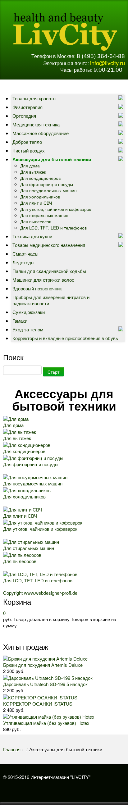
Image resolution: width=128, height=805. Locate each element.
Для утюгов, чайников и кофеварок (55, 209)
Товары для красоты (34, 98)
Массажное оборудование (40, 133)
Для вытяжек (33, 172)
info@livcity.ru (107, 63)
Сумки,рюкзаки (28, 312)
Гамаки (19, 320)
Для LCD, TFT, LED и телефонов (53, 228)
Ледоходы (23, 262)
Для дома (30, 165)
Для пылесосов (35, 221)
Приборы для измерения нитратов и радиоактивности (50, 300)
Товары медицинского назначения (48, 245)
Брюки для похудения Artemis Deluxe (43, 665)
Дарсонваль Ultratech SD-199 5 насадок (45, 684)
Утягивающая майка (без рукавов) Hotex (46, 723)
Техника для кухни (32, 236)
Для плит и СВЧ (36, 203)
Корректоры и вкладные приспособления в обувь (65, 338)
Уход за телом (27, 329)
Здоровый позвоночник (37, 288)
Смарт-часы (25, 253)
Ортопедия (24, 115)
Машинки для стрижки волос (43, 279)
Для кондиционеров (40, 178)
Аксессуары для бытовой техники (51, 159)
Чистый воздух (28, 150)
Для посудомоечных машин (48, 190)
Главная (12, 749)
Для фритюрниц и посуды (46, 184)
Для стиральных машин (44, 215)
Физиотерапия (27, 107)
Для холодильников (40, 196)
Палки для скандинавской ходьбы (49, 271)
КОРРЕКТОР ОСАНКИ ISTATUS (37, 703)
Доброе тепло (27, 142)
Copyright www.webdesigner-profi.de (40, 592)
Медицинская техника (36, 124)
